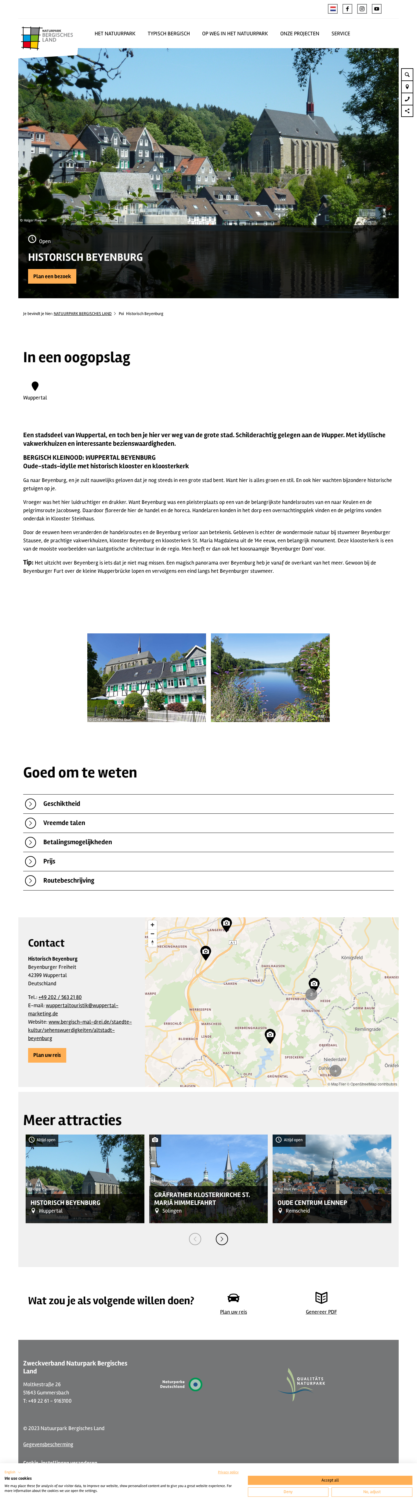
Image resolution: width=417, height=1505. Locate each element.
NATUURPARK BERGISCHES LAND (83, 313)
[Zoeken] (407, 74)
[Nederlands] (333, 9)
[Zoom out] (152, 933)
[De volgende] (222, 1239)
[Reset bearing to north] (152, 942)
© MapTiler (337, 1083)
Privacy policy (228, 1472)
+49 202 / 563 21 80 (60, 997)
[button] (347, 9)
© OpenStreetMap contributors (372, 1083)
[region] (272, 1002)
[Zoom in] (152, 924)
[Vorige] (195, 1239)
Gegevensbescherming (48, 1444)
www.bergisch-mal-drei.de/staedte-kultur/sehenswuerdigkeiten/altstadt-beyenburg (80, 1030)
